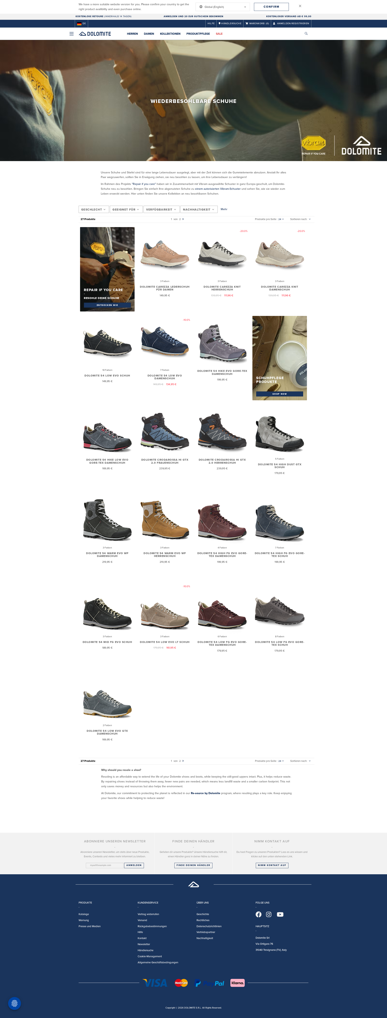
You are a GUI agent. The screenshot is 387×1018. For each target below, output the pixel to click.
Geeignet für (123, 209)
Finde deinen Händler (193, 865)
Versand (142, 920)
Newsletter (144, 944)
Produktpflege (198, 34)
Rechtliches (203, 920)
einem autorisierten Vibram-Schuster (218, 189)
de (84, 23)
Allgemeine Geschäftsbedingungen (158, 962)
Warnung (84, 920)
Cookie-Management (150, 956)
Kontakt (142, 938)
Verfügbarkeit (159, 209)
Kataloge (84, 914)
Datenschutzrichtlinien (209, 926)
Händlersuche (145, 950)
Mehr (224, 209)
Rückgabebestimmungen (152, 926)
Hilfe (211, 23)
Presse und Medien (90, 926)
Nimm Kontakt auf (272, 865)
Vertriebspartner (206, 932)
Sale (219, 34)
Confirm (271, 6)
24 (279, 219)
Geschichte (203, 914)
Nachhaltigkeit (197, 209)
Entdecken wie (107, 305)
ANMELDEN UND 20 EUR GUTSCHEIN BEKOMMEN (193, 16)
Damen (149, 34)
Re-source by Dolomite (205, 793)
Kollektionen (170, 34)
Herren (132, 34)
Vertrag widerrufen (148, 914)
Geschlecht (91, 209)
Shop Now (280, 393)
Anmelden (134, 865)
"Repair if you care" (144, 184)
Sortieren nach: (298, 219)
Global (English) (214, 7)
